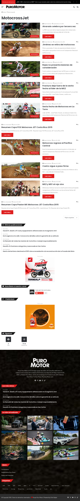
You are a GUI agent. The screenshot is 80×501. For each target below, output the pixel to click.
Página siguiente (69, 217)
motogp (13, 489)
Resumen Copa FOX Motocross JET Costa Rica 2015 (26, 127)
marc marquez (65, 485)
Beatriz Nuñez (47, 23)
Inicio (4, 12)
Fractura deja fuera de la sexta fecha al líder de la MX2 (58, 87)
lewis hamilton (55, 485)
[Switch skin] (74, 7)
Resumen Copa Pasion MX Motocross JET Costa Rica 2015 (30, 204)
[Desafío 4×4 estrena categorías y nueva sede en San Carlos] (14, 438)
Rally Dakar (38, 489)
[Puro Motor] (15, 6)
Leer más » (48, 36)
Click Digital (54, 497)
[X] (37, 380)
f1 (29, 485)
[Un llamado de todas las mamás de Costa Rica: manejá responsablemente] (66, 423)
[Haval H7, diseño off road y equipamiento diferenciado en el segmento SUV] (14, 423)
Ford (34, 485)
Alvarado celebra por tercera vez (59, 26)
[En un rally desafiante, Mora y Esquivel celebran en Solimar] (14, 453)
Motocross (5, 489)
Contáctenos (5, 469)
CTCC (19, 485)
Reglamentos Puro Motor (8, 472)
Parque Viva (21, 489)
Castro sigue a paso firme (55, 166)
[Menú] (2, 7)
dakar (25, 485)
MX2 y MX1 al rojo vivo (53, 184)
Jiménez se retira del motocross (58, 44)
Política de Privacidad (7, 475)
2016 (9, 485)
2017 (14, 485)
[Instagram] (42, 380)
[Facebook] (35, 380)
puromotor (30, 489)
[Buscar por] (78, 7)
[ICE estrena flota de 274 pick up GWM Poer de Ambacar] (66, 438)
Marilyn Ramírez (48, 42)
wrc (51, 489)
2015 (4, 485)
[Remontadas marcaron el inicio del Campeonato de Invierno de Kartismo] (66, 453)
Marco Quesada (7, 124)
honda (47, 485)
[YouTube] (40, 380)
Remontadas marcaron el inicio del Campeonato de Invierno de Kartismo (36, 2)
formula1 (40, 485)
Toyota (45, 489)
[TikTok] (45, 380)
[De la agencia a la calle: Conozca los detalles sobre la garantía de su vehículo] (40, 423)
